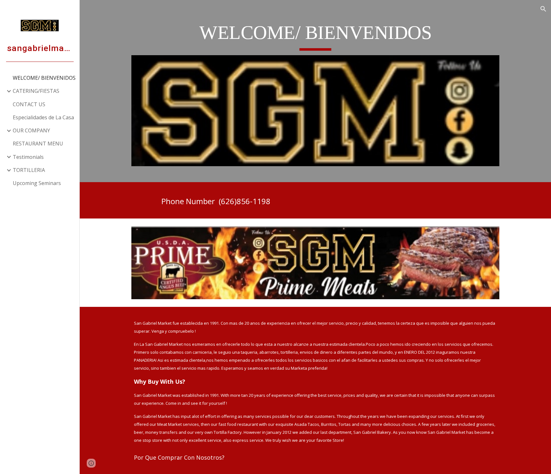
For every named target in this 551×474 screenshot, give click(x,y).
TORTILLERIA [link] (29, 170)
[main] (315, 35)
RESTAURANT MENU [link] (38, 143)
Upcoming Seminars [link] (37, 183)
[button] (543, 9)
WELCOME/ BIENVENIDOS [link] (44, 77)
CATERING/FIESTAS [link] (36, 90)
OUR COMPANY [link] (31, 130)
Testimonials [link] (28, 156)
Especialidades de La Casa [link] (43, 117)
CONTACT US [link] (29, 104)
